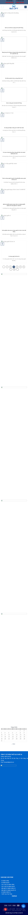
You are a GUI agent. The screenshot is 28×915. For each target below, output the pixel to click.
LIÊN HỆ (24, 910)
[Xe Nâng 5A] (14, 7)
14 (14, 269)
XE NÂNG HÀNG (5, 880)
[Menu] (2, 7)
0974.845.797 (9, 2)
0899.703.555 (20, 2)
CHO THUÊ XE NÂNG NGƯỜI (8, 886)
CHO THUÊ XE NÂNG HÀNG (7, 884)
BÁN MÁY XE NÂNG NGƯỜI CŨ (8, 890)
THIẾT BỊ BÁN (12, 908)
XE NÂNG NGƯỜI (5, 882)
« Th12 (13, 744)
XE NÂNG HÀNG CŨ (6, 892)
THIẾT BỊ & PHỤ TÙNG (6, 894)
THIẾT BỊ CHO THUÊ (20, 908)
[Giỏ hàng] (25, 7)
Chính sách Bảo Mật (16, 910)
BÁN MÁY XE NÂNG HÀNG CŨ (8, 888)
